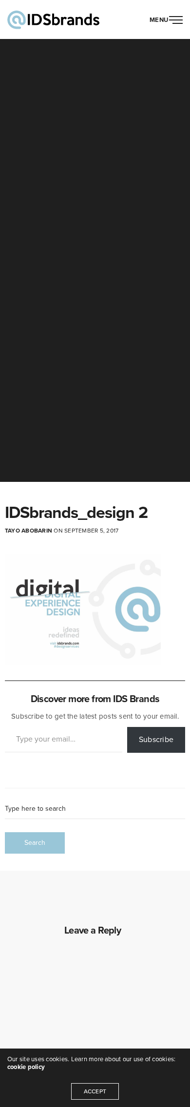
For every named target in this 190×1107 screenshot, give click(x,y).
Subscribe (156, 739)
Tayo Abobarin (28, 530)
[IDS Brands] (53, 19)
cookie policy (26, 1067)
